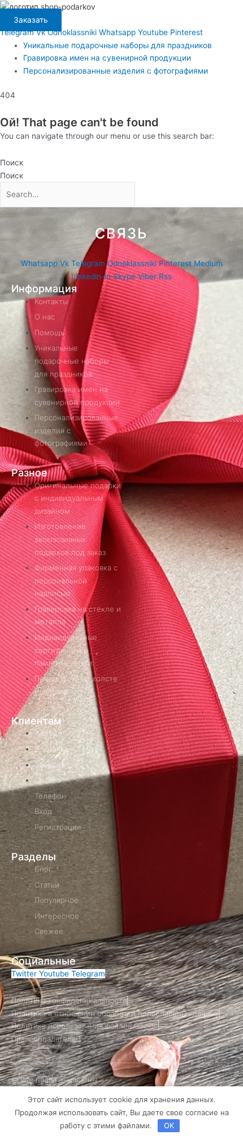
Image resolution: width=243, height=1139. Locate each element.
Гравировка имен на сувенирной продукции (107, 57)
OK (169, 1125)
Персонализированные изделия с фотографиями (115, 70)
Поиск (11, 162)
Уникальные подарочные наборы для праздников (117, 45)
